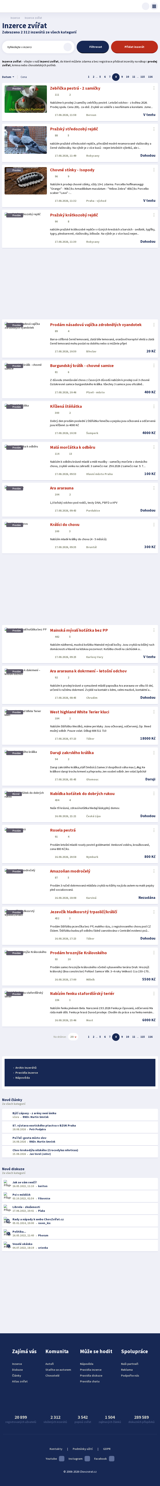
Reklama (127, 1370)
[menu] (154, 6)
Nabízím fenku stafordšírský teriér (82, 993)
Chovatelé (52, 1375)
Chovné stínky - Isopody (72, 169)
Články (16, 1375)
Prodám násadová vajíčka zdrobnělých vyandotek (96, 324)
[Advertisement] (80, 284)
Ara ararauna (62, 487)
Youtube (51, 1459)
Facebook (100, 1459)
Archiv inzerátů (25, 1067)
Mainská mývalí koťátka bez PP (79, 630)
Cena (24, 77)
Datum (6, 77)
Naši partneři (129, 1364)
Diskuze (17, 1370)
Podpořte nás (130, 1375)
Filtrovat (95, 47)
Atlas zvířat (20, 1381)
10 (127, 77)
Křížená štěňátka (66, 406)
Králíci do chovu (64, 524)
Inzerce (15, 18)
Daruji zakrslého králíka (72, 752)
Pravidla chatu (90, 1381)
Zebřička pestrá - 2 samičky (75, 88)
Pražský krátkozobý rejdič (74, 214)
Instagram (75, 1459)
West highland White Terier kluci (79, 711)
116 (150, 77)
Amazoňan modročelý (70, 871)
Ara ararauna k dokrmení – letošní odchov (88, 670)
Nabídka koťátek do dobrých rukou (82, 793)
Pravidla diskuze (91, 1375)
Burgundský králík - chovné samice (82, 365)
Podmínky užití (83, 1449)
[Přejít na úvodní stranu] (4, 18)
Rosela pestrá (63, 830)
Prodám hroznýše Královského (78, 952)
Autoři (49, 1364)
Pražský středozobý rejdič (74, 128)
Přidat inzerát (134, 47)
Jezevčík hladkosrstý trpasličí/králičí (83, 911)
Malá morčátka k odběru (72, 447)
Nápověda (22, 1078)
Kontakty (56, 1449)
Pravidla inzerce (26, 1072)
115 (142, 77)
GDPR (106, 1449)
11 (133, 77)
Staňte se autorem (58, 1370)
